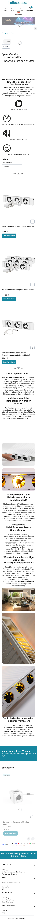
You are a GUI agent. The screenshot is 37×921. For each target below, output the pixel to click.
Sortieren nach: (7, 162)
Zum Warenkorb (9, 235)
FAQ (3, 889)
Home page (5, 33)
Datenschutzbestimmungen (11, 883)
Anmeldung (5, 898)
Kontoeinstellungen (8, 902)
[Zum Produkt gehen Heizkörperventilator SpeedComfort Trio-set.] (18, 264)
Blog (3, 913)
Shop (12, 33)
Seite (14, 173)
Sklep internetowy (16, 918)
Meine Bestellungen (8, 900)
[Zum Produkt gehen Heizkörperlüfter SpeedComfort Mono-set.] (18, 201)
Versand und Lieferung (9, 874)
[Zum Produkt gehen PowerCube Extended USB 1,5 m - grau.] (18, 797)
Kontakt (4, 911)
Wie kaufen (5, 887)
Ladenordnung (7, 885)
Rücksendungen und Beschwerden (13, 872)
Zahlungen (5, 870)
